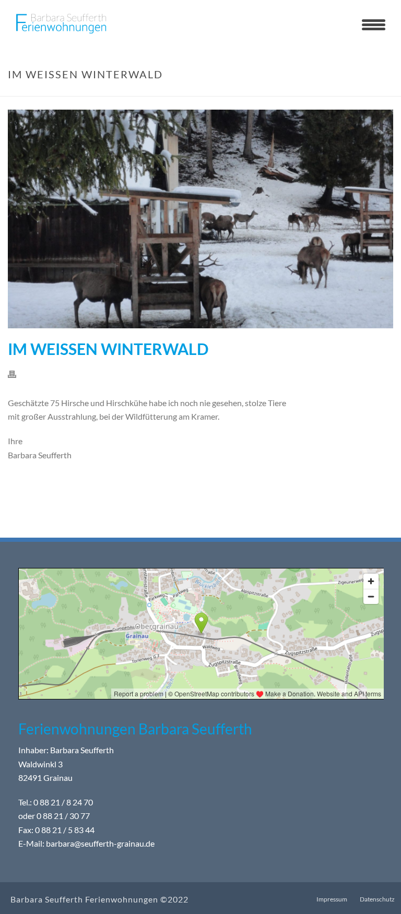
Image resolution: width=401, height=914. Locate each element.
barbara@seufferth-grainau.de (100, 843)
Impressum (331, 899)
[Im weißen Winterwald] (200, 219)
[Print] (17, 373)
